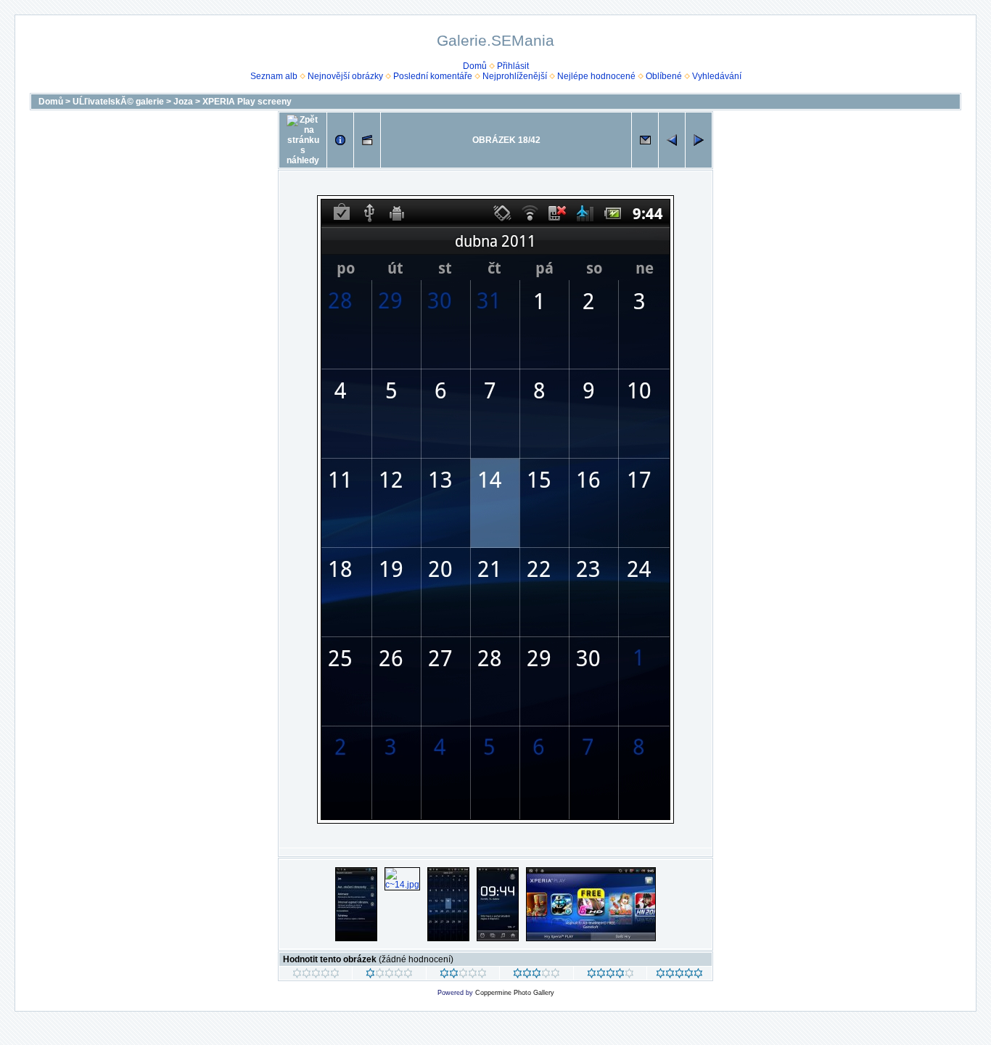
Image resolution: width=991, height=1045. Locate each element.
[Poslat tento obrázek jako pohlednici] (645, 140)
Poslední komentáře (432, 76)
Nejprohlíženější (514, 76)
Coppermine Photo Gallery (514, 992)
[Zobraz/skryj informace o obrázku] (340, 140)
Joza (183, 102)
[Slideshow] (367, 140)
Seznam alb (273, 76)
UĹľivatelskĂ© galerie (118, 102)
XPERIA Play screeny (247, 102)
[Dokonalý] (679, 975)
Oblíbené (664, 76)
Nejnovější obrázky (345, 76)
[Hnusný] (316, 975)
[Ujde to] (463, 975)
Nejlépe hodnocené (596, 76)
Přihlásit (513, 66)
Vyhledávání (716, 76)
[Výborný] (610, 975)
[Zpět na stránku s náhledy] (302, 140)
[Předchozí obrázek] (672, 140)
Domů (475, 66)
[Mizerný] (389, 975)
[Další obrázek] (699, 140)
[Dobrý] (536, 975)
